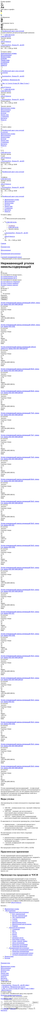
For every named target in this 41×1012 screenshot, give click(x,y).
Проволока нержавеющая (20, 951)
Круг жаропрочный (18, 914)
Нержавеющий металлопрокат (19, 948)
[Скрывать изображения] (2, 21)
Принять (35, 1002)
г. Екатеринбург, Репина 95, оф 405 (12, 45)
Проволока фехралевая (19, 946)
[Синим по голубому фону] (1, 15)
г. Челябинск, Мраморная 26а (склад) (13, 987)
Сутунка (15, 921)
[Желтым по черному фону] (1, 13)
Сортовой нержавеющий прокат (22, 953)
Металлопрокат (6, 55)
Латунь (14, 932)
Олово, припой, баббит (19, 941)
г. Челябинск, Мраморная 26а (10, 80)
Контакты (4, 63)
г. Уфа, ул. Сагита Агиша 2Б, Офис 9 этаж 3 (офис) (17, 988)
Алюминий (16, 929)
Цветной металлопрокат (17, 927)
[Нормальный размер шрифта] (2, 5)
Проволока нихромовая (20, 944)
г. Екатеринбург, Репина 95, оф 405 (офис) (15, 985)
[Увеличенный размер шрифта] (2, 7)
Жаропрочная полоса (19, 922)
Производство (5, 963)
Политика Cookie (12, 1008)
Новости (4, 65)
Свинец (14, 936)
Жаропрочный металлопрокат (19, 912)
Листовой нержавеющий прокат (22, 949)
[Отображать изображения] (2, 19)
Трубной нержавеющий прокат (22, 955)
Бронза (14, 934)
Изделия (4, 58)
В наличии (4, 72)
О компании (5, 62)
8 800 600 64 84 (9, 35)
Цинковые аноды (17, 938)
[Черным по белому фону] (1, 11)
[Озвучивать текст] (2, 25)
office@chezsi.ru (6, 41)
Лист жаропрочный (18, 917)
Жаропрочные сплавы (9, 53)
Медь (14, 931)
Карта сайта (4, 980)
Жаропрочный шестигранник (21, 924)
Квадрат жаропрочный (19, 915)
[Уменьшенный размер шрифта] (2, 3)
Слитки (14, 919)
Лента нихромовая (18, 943)
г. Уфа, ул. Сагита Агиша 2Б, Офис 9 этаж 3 (15, 83)
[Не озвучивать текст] (2, 27)
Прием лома (5, 60)
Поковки (15, 926)
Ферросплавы (6, 57)
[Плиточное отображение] (1, 286)
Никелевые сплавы (18, 939)
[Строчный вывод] (2, 286)
